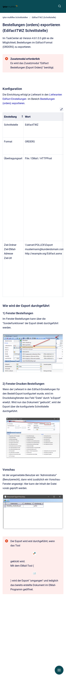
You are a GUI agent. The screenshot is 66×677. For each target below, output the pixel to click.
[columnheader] (13, 117)
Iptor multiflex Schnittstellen (15, 17)
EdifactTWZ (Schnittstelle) (44, 17)
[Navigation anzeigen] (59, 670)
